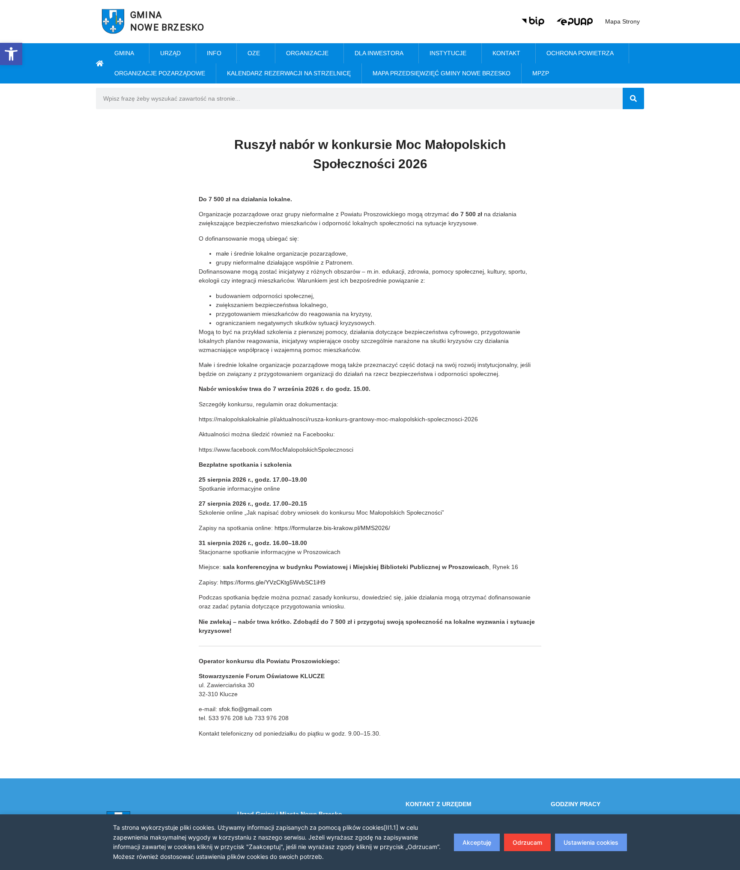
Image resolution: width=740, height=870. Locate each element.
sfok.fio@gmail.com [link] (245, 709)
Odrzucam (527, 842)
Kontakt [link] (506, 53)
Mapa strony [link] (622, 21)
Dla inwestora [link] (379, 53)
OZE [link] (254, 53)
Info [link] (214, 53)
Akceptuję (476, 842)
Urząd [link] (170, 53)
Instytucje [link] (448, 53)
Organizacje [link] (307, 53)
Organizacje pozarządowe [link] (159, 73)
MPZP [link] (540, 73)
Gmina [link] (124, 53)
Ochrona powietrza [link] (580, 53)
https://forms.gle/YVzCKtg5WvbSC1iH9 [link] (272, 582)
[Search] (633, 98)
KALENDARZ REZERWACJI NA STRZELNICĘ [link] (289, 73)
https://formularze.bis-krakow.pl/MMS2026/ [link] (332, 527)
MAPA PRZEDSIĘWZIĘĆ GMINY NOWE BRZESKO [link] (441, 73)
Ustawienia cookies (591, 842)
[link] (11, 54)
